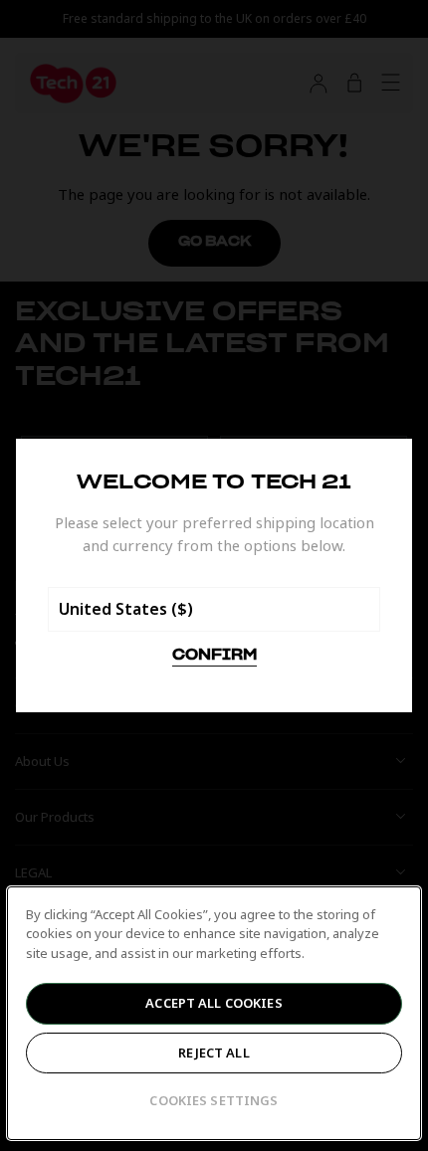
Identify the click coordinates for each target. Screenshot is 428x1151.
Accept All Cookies (213, 1003)
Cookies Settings (213, 1100)
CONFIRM (214, 656)
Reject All (213, 1052)
